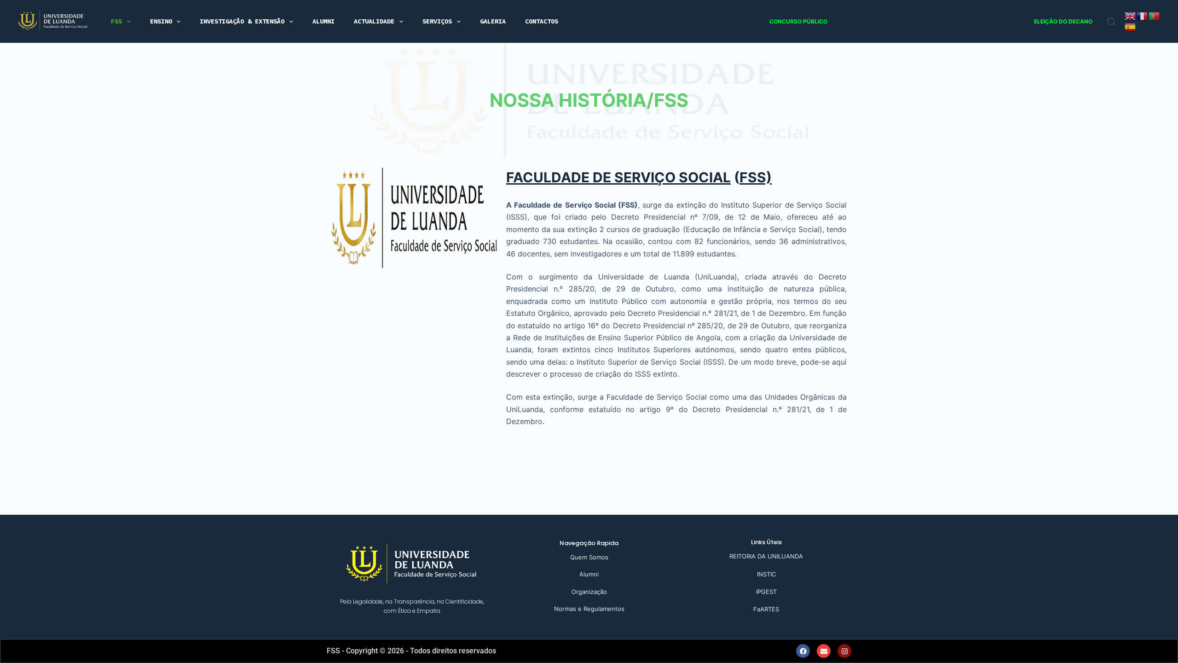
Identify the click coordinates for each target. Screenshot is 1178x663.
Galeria (493, 21)
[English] (1131, 15)
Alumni (323, 21)
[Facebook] (803, 651)
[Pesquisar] (1111, 21)
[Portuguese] (1155, 15)
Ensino (161, 21)
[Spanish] (1131, 26)
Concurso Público (798, 21)
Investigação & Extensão (242, 21)
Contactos (541, 21)
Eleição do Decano (1063, 21)
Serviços (437, 21)
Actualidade (374, 21)
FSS (116, 21)
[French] (1143, 15)
